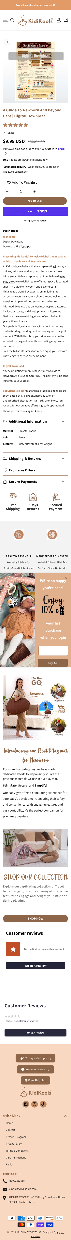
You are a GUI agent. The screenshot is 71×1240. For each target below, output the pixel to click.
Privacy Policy (13, 1144)
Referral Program (16, 1137)
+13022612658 (16, 1180)
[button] (5, 20)
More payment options (35, 220)
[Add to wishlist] (9, 183)
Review (10, 1164)
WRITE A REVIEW (36, 965)
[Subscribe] (53, 663)
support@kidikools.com (22, 1189)
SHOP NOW (35, 918)
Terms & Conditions (17, 1150)
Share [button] (10, 133)
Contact (10, 1130)
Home (9, 1123)
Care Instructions (16, 1157)
